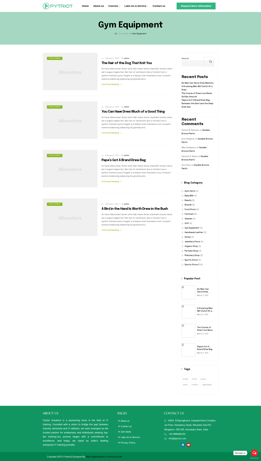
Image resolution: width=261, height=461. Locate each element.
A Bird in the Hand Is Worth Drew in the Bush (135, 209)
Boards (188, 205)
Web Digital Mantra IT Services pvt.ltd (104, 457)
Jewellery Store (192, 242)
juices (203, 379)
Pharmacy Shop (192, 255)
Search (185, 59)
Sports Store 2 (192, 265)
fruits (194, 379)
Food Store (190, 209)
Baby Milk (189, 196)
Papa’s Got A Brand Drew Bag (124, 160)
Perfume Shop (191, 251)
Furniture (189, 214)
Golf (187, 223)
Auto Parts (190, 191)
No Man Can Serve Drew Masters (197, 83)
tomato (195, 385)
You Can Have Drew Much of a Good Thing (133, 111)
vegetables (207, 385)
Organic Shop (191, 246)
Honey (188, 237)
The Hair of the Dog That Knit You (127, 63)
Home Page (123, 34)
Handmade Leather (194, 232)
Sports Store (191, 260)
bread (185, 379)
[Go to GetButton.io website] (254, 458)
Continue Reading (110, 84)
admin (126, 58)
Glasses (188, 219)
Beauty (188, 200)
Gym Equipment (55, 58)
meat (185, 385)
